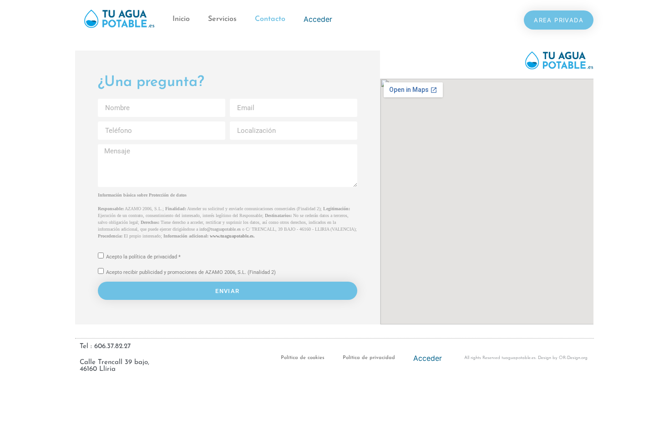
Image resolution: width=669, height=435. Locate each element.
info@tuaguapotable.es (220, 229)
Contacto (270, 19)
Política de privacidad (369, 357)
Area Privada (558, 20)
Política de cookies (302, 357)
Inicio (181, 19)
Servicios (222, 19)
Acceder (318, 19)
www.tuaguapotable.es (231, 235)
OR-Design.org (573, 357)
